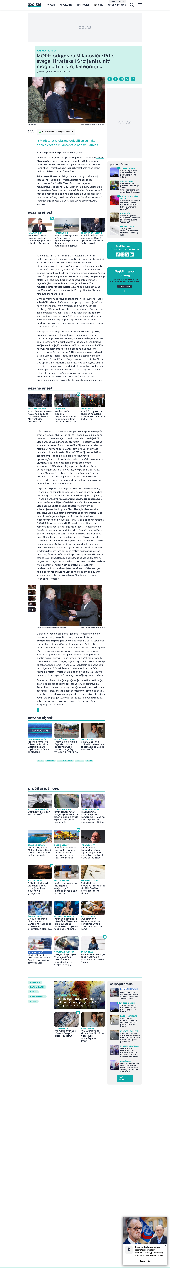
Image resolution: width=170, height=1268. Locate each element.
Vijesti (51, 5)
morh (40, 761)
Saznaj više (145, 1261)
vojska (79, 761)
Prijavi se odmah (125, 286)
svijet (33, 1001)
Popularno (66, 5)
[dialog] (145, 1241)
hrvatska (50, 761)
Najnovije (83, 5)
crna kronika (37, 996)
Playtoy (121, 1)
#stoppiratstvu (116, 5)
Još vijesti (123, 1078)
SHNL (100, 5)
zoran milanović (65, 761)
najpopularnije (121, 984)
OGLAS (85, 27)
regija (33, 992)
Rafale (89, 761)
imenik (113, 1)
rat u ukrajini (37, 987)
